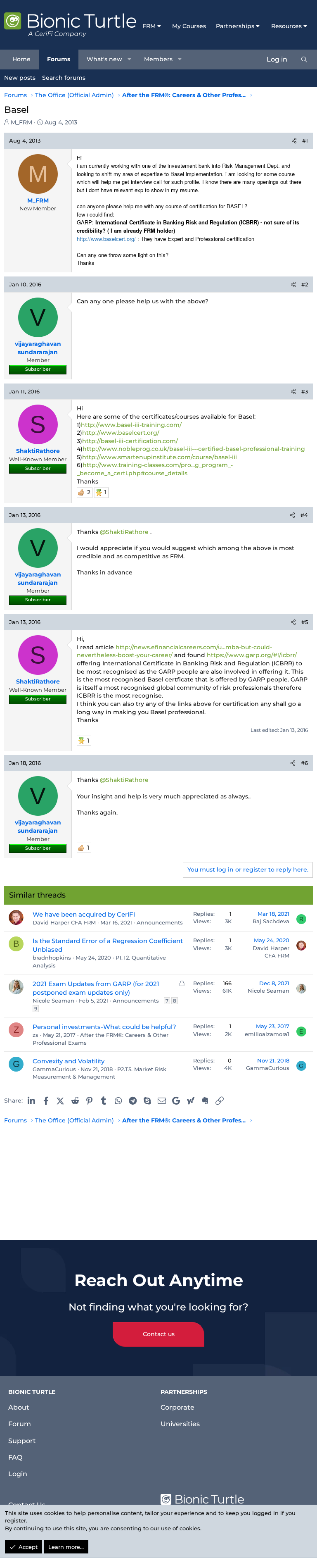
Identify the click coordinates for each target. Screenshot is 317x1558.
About (18, 1407)
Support (22, 1441)
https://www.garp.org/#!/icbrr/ (252, 655)
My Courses (189, 26)
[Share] (294, 140)
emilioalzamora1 (267, 1034)
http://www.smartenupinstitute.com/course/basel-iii (159, 457)
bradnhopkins (52, 957)
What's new (104, 59)
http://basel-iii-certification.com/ (130, 441)
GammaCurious (54, 1069)
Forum (19, 1424)
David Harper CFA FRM (64, 922)
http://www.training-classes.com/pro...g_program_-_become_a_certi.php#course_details (155, 469)
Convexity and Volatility (68, 1061)
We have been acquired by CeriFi (84, 914)
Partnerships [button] (235, 26)
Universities (180, 1424)
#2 (304, 284)
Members (158, 59)
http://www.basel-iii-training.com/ (131, 425)
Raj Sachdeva (271, 921)
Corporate (177, 1407)
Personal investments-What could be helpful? (104, 1027)
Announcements (160, 922)
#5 (304, 622)
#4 (304, 515)
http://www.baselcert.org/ (120, 432)
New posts (19, 77)
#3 (304, 391)
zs (35, 1035)
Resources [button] (286, 26)
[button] (129, 59)
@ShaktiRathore (124, 532)
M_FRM (21, 122)
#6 (304, 763)
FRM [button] (149, 26)
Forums (58, 59)
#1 (305, 140)
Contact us (159, 1334)
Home (21, 59)
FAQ (15, 1457)
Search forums (63, 77)
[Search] (304, 59)
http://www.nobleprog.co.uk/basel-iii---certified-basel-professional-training (194, 449)
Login (17, 1474)
